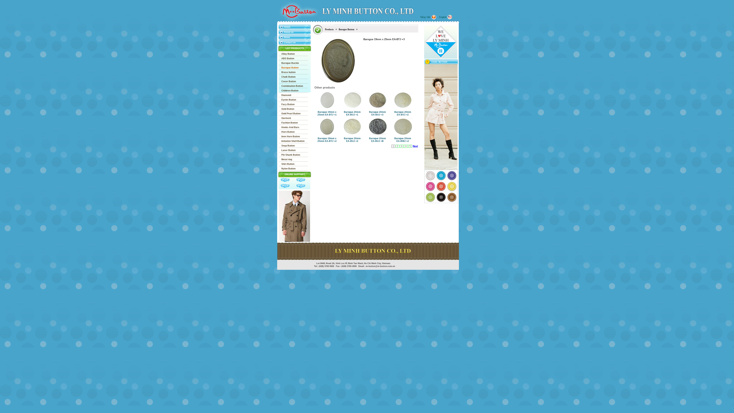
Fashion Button (289, 122)
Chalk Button (288, 77)
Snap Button (288, 145)
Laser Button (288, 150)
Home (287, 27)
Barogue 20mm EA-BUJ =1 (352, 113)
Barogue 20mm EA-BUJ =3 (377, 113)
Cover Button (288, 81)
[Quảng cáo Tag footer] (294, 241)
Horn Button (288, 132)
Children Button (289, 90)
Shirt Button (287, 164)
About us (289, 32)
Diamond (286, 95)
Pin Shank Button (290, 155)
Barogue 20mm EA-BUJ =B (377, 139)
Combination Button (292, 86)
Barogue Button (290, 67)
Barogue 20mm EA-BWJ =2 (402, 139)
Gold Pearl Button (290, 113)
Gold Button (287, 109)
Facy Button (288, 104)
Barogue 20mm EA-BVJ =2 (402, 113)
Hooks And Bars (290, 127)
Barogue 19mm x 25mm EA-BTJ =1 (327, 113)
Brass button (288, 72)
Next (415, 146)
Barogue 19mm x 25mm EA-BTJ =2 (327, 139)
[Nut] (441, 202)
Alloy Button (288, 54)
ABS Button (287, 58)
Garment (286, 118)
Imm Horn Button (290, 136)
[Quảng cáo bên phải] (441, 169)
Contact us (290, 42)
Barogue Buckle (290, 63)
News (287, 37)
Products (329, 29)
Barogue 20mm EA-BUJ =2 (352, 139)
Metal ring (286, 159)
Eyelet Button (288, 99)
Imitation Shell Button (292, 141)
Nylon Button (288, 168)
